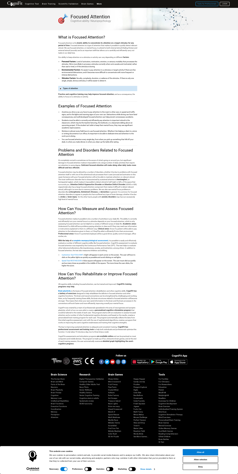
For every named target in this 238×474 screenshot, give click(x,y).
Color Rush (112, 434)
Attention (54, 417)
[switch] (88, 469)
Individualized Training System (171, 409)
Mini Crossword (114, 382)
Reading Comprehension (168, 434)
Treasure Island (114, 401)
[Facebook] (101, 361)
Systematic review (86, 401)
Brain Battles (164, 439)
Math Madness (114, 417)
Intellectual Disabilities (60, 401)
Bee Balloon (138, 395)
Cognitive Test (32, 4)
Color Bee (137, 393)
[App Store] (178, 362)
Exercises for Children (167, 401)
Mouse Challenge (140, 417)
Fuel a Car (138, 409)
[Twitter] (106, 361)
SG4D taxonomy (85, 404)
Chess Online (113, 379)
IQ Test (161, 442)
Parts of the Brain (58, 384)
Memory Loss (56, 398)
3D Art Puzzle (113, 437)
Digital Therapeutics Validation (91, 379)
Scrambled (112, 426)
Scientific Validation (68, 4)
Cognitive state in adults (89, 398)
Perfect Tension (140, 420)
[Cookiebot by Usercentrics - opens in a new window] (33, 469)
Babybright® (164, 395)
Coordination (56, 409)
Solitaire (111, 393)
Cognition (55, 395)
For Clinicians (164, 382)
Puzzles (137, 384)
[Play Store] (159, 362)
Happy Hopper (139, 379)
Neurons (54, 387)
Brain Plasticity (57, 390)
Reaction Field (139, 431)
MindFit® (162, 393)
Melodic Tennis (114, 423)
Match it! (111, 412)
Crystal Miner (113, 390)
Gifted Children (164, 437)
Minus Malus (139, 415)
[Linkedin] (123, 361)
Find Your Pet (113, 428)
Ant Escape (112, 398)
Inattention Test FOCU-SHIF (72, 255)
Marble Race (113, 420)
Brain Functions (57, 404)
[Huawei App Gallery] (140, 362)
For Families (163, 379)
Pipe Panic (112, 387)
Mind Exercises (164, 417)
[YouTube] (112, 361)
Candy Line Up (139, 382)
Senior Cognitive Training (89, 395)
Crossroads (138, 398)
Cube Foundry (139, 401)
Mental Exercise (165, 426)
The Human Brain (58, 379)
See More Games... (141, 437)
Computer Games (86, 382)
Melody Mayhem (114, 431)
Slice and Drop (139, 423)
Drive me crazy (114, 406)
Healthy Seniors (85, 393)
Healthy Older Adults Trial (89, 384)
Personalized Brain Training (169, 420)
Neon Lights (113, 404)
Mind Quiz (163, 412)
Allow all (200, 452)
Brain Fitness (56, 393)
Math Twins (138, 412)
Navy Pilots (84, 387)
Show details (146, 469)
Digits (136, 390)
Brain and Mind (57, 382)
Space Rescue (113, 415)
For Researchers (165, 384)
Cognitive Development (168, 404)
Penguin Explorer (140, 387)
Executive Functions (59, 406)
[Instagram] (118, 361)
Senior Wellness (85, 390)
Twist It (136, 426)
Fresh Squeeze (139, 404)
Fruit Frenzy (113, 384)
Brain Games (164, 423)
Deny (200, 467)
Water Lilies (138, 428)
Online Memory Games (168, 428)
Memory (54, 412)
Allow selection (200, 459)
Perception (55, 415)
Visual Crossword (115, 409)
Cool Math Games (166, 431)
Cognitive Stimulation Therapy (171, 415)
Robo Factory (113, 395)
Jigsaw (136, 406)
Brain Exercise (164, 406)
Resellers (162, 398)
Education (163, 387)
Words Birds (138, 434)
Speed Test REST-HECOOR (72, 261)
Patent (161, 390)
